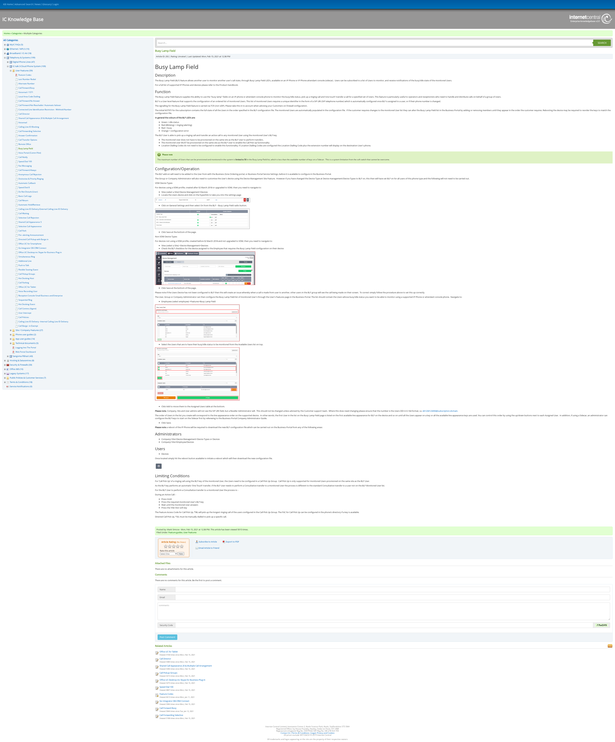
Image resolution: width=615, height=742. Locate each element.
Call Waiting (23, 213)
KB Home (8, 4)
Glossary (46, 4)
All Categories (10, 40)
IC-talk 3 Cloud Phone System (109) (29, 66)
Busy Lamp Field (25, 148)
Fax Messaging (25, 165)
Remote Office (24, 144)
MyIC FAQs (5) (16, 44)
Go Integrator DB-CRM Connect (32, 248)
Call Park (22, 230)
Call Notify (23, 157)
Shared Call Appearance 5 (30, 222)
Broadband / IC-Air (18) (20, 53)
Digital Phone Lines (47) (24, 61)
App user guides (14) (25, 338)
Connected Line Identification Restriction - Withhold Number (44, 109)
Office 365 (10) (16, 369)
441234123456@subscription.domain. (440, 410)
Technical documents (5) (27, 343)
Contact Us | (286, 733)
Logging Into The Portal (26, 347)
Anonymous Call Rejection (29, 174)
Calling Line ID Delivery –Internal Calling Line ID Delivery (43, 321)
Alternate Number (26, 83)
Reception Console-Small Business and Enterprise (40, 295)
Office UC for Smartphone (29, 243)
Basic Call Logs (25, 196)
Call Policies (23, 317)
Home (7, 33)
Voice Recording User (27, 291)
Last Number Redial (27, 79)
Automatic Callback (27, 183)
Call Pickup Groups (26, 274)
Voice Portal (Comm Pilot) (29, 152)
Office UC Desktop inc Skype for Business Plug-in (40, 252)
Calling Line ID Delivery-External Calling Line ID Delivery (43, 209)
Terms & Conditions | (301, 733)
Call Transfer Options (27, 139)
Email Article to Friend (208, 547)
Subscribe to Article (207, 541)
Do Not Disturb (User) (28, 191)
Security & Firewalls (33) (21, 364)
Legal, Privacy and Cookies (323, 733)
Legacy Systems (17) (19, 373)
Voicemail (22, 122)
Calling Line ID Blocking (28, 126)
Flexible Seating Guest (28, 269)
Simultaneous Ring (26, 256)
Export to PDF (232, 541)
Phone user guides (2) (26, 334)
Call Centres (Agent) (27, 308)
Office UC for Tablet (27, 287)
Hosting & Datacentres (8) (22, 360)
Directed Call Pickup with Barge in (33, 239)
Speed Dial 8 (24, 187)
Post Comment (167, 637)
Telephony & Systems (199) (22, 57)
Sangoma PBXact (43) (23, 356)
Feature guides (175, 532)
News (38, 4)
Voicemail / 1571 (25, 92)
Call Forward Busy (26, 88)
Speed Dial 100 (25, 161)
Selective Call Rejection (28, 217)
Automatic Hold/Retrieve (29, 204)
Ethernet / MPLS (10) (19, 48)
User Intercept (24, 313)
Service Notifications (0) (21, 386)
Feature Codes (24, 75)
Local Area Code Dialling (29, 96)
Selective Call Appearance (30, 226)
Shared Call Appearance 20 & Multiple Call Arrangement (43, 118)
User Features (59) (24, 70)
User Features (190, 532)
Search (602, 42)
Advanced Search (24, 4)
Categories (17, 33)
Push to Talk (23, 265)
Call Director (24, 114)
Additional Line (25, 261)
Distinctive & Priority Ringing (31, 178)
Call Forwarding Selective (29, 131)
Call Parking (23, 282)
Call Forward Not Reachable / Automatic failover (39, 105)
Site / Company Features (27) (29, 330)
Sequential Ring (25, 300)
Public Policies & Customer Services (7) (28, 377)
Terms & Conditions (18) (21, 382)
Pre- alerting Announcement (31, 235)
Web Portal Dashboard (26, 351)
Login (56, 4)
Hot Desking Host (26, 278)
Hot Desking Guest (26, 304)
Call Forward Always (27, 170)
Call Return (23, 200)
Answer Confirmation (27, 135)
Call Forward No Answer (29, 101)
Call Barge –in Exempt (28, 326)
